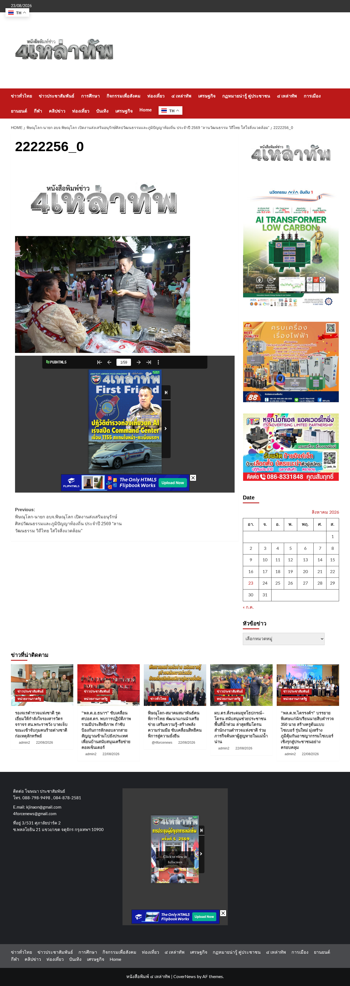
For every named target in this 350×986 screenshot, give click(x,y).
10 (264, 560)
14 (319, 560)
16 (250, 572)
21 (319, 572)
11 (277, 560)
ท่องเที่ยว (156, 96)
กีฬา (38, 111)
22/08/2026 (44, 742)
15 (332, 560)
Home (145, 110)
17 (264, 572)
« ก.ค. (248, 607)
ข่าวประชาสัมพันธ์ (56, 96)
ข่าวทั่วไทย (21, 96)
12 (290, 560)
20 (305, 572)
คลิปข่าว (57, 111)
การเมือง (312, 96)
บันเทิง (102, 111)
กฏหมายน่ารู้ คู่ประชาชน (246, 96)
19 (290, 572)
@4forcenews (162, 742)
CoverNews (184, 976)
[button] (335, 103)
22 (332, 572)
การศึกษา (90, 96)
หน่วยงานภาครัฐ (29, 699)
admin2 (24, 742)
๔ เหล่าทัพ (181, 96)
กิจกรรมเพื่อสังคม (124, 96)
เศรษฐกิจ (206, 96)
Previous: (68, 520)
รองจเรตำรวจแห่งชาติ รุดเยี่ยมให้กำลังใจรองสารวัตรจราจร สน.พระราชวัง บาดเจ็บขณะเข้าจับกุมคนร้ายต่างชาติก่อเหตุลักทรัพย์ (41, 724)
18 (277, 572)
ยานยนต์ (19, 111)
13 (305, 560)
